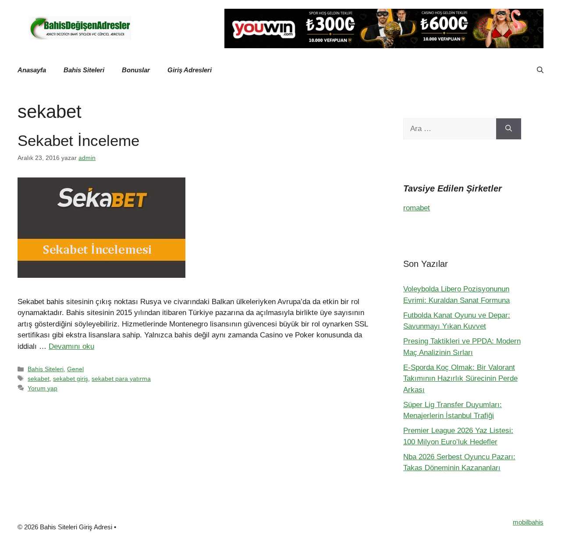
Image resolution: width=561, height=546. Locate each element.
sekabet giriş (70, 378)
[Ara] (508, 128)
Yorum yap (42, 388)
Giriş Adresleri (189, 70)
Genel (75, 368)
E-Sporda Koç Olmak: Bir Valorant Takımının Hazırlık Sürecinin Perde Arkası (460, 378)
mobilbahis (528, 522)
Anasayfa (32, 70)
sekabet (39, 378)
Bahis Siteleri (84, 70)
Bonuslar (136, 70)
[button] (540, 70)
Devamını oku (71, 346)
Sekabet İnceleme (78, 140)
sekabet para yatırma (121, 378)
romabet (416, 208)
